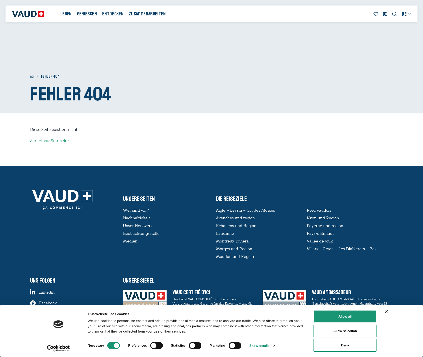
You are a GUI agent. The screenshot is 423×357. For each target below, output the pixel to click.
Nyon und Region (323, 218)
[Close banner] (386, 311)
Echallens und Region (237, 225)
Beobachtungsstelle (141, 233)
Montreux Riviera (232, 241)
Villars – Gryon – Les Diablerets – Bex (343, 249)
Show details (259, 346)
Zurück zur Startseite (49, 140)
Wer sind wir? (136, 210)
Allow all (345, 316)
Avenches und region (235, 218)
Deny (345, 345)
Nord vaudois (319, 210)
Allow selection (345, 331)
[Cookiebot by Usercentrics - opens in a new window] (58, 348)
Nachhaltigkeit (136, 218)
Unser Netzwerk (138, 225)
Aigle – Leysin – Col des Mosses (245, 210)
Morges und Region (234, 249)
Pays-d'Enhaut (320, 233)
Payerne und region (325, 225)
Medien (130, 241)
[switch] (152, 345)
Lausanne (225, 233)
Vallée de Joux (320, 241)
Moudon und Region (235, 256)
